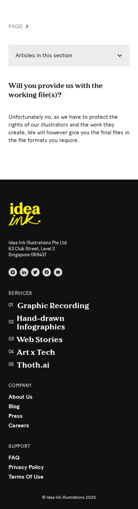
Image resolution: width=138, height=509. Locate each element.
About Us (20, 396)
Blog (13, 406)
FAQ (13, 457)
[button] (69, 55)
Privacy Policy (26, 467)
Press (15, 416)
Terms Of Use (26, 476)
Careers (18, 425)
